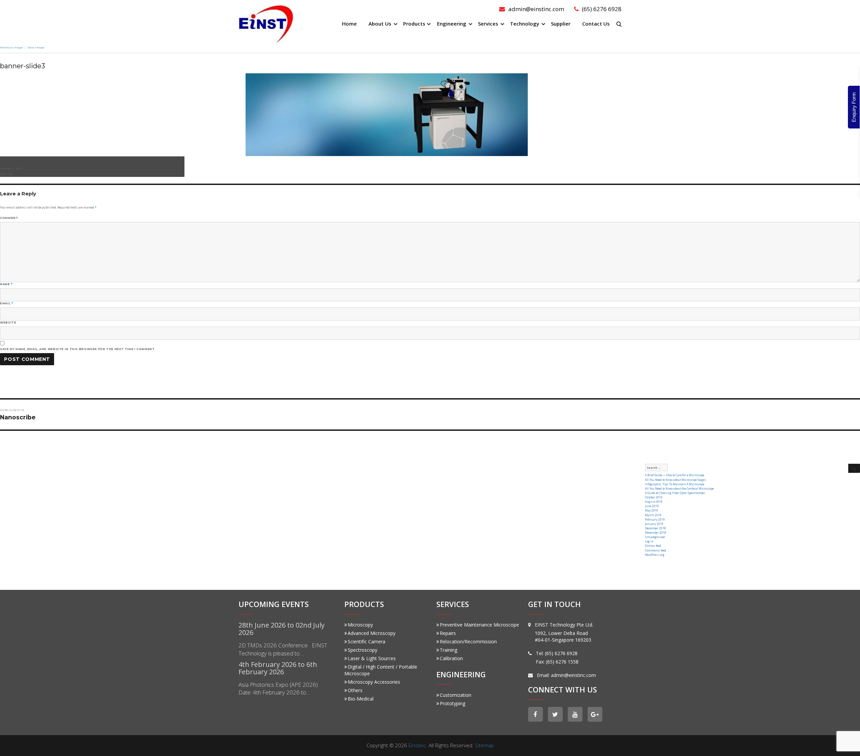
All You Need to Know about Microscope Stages (675, 480)
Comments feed (655, 550)
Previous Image (11, 47)
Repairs (448, 633)
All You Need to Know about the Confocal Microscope (679, 488)
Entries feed (653, 545)
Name (6, 284)
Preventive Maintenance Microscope (479, 624)
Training (448, 650)
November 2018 (655, 532)
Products (414, 23)
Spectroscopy (362, 650)
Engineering (451, 23)
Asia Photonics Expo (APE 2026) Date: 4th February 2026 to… (278, 688)
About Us (380, 23)
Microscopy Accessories (374, 682)
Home (349, 23)
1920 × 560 (6, 174)
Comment (9, 218)
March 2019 (653, 515)
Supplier (560, 23)
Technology (524, 23)
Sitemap (484, 745)
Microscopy (360, 624)
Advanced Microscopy (371, 633)
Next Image (36, 47)
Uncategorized (655, 537)
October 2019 (653, 497)
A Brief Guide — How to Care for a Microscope (674, 475)
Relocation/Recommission (468, 641)
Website (8, 322)
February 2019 (655, 519)
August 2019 (653, 501)
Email (6, 303)
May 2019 (651, 510)
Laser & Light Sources (372, 658)
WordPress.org (654, 555)
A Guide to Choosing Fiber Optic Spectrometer (675, 493)
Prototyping (452, 703)
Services (488, 23)
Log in (649, 541)
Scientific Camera (366, 641)
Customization (455, 695)
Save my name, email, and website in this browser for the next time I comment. (78, 349)
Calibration (451, 658)
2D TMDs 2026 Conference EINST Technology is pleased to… (283, 649)
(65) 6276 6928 (601, 9)
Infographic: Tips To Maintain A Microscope (674, 484)
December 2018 (655, 528)
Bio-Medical (361, 698)
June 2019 (652, 506)
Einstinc (417, 745)
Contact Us (596, 23)
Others (355, 690)
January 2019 (654, 524)
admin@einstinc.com (536, 9)
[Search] (854, 468)
